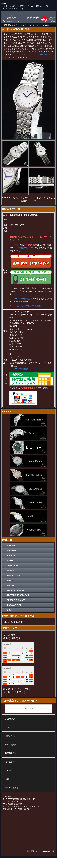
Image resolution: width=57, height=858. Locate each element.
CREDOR (11, 545)
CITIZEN (10, 580)
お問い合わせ (11, 736)
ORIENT (10, 585)
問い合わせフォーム (26, 248)
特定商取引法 (11, 753)
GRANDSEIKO (13, 550)
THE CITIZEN (12, 565)
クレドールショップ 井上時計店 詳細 (25, 306)
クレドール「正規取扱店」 (21, 298)
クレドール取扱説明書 (19, 368)
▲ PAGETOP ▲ (28, 709)
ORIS (9, 610)
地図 (7, 779)
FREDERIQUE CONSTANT (18, 595)
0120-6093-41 (15, 621)
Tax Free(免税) (11, 787)
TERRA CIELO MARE (16, 600)
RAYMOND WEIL (14, 605)
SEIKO (10, 560)
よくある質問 (11, 762)
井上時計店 (10, 719)
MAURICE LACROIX (15, 590)
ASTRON (11, 555)
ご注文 (8, 727)
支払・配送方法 (12, 744)
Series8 (10, 570)
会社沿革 (9, 770)
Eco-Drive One (13, 575)
